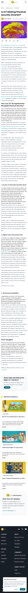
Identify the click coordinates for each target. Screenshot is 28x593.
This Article (16, 8)
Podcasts (3, 540)
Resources (4, 543)
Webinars (3, 537)
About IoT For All (19, 537)
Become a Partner (19, 561)
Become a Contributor (20, 558)
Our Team (17, 540)
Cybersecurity (9, 8)
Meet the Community (20, 555)
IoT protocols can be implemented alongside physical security (14, 96)
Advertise (17, 547)
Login (16, 570)
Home (2, 552)
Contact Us (17, 573)
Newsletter (17, 543)
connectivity (4, 66)
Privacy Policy (7, 586)
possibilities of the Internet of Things (12, 45)
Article (2, 8)
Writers (3, 561)
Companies (4, 558)
